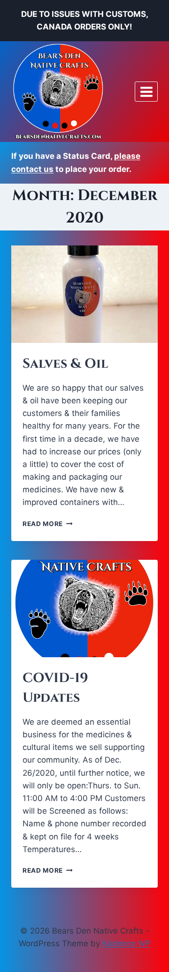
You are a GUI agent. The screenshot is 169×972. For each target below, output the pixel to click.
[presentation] (84, 294)
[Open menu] (146, 92)
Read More (48, 523)
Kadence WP (126, 943)
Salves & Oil (65, 363)
